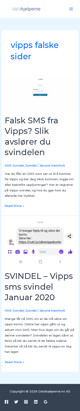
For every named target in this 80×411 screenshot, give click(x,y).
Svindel (30, 165)
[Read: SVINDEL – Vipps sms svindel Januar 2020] (40, 243)
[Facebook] (6, 402)
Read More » (14, 205)
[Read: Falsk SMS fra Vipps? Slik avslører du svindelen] (40, 93)
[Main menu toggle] (71, 9)
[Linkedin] (36, 402)
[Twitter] (16, 402)
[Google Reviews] (46, 402)
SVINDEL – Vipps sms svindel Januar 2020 (39, 286)
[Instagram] (26, 402)
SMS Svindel (14, 165)
